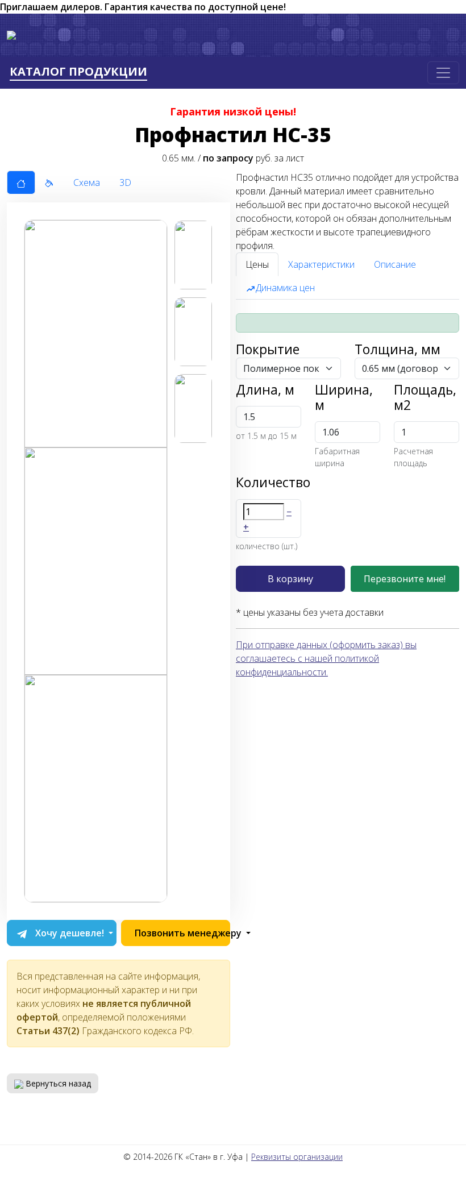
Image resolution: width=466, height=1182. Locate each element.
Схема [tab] (86, 182)
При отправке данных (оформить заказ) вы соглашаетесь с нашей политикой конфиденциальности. (326, 658)
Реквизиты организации (297, 1156)
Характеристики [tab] (321, 264)
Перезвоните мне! (405, 579)
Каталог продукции (78, 72)
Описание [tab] (395, 264)
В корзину (290, 579)
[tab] (21, 182)
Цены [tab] (257, 264)
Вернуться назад (57, 1083)
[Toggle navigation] (443, 72)
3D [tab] (125, 182)
